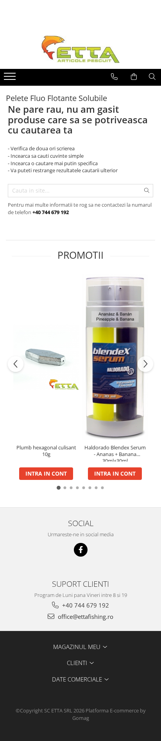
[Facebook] (81, 550)
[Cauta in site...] (152, 77)
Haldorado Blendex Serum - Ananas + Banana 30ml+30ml (115, 453)
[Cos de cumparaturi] (133, 77)
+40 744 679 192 (85, 605)
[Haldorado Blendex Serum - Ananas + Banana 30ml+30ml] (115, 357)
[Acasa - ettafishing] (80, 49)
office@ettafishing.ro (84, 616)
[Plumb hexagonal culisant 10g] (46, 357)
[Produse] (11, 79)
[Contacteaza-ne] (114, 77)
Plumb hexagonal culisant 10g (46, 451)
